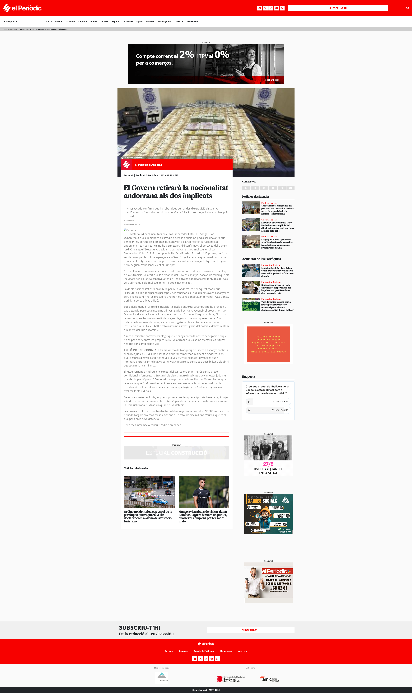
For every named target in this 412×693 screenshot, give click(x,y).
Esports (115, 21)
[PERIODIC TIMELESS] (268, 474)
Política (48, 21)
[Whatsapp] (282, 8)
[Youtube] (276, 8)
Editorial (150, 21)
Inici (5, 29)
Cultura (93, 21)
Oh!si (177, 21)
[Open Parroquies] (16, 21)
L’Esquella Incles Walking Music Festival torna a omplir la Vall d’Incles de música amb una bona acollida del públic (277, 226)
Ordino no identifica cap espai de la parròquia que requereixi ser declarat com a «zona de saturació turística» (148, 516)
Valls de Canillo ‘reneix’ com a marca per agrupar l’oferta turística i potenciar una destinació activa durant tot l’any (277, 306)
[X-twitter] (265, 8)
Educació (104, 21)
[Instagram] (270, 8)
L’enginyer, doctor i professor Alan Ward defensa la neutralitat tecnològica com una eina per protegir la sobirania (277, 243)
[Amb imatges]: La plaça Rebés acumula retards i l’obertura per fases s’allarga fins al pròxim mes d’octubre (277, 272)
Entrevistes (127, 21)
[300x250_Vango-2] (268, 533)
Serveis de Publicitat (204, 651)
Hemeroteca (192, 21)
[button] (407, 8)
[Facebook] (259, 8)
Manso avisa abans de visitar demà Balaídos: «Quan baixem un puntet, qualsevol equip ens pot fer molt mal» (203, 516)
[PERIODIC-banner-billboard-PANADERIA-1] (206, 83)
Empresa (82, 21)
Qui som (169, 651)
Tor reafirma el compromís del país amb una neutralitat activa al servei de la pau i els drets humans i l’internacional (277, 209)
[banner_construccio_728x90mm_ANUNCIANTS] (176, 458)
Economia (70, 21)
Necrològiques (165, 21)
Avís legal (243, 651)
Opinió (139, 21)
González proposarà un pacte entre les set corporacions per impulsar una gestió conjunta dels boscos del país (276, 289)
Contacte (183, 651)
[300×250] (268, 363)
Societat (59, 21)
